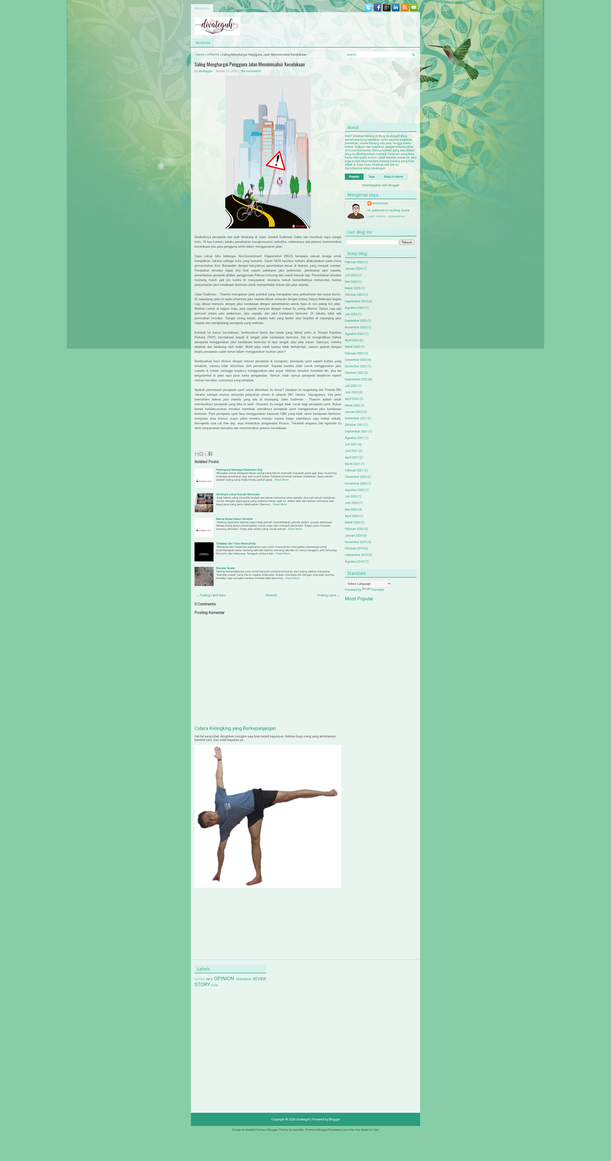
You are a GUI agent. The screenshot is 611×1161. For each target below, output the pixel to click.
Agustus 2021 (354, 438)
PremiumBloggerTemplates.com (327, 1129)
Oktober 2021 (354, 424)
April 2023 (352, 340)
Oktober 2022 (354, 372)
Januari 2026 (353, 268)
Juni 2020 (351, 503)
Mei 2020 (351, 509)
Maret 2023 (352, 346)
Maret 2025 (352, 288)
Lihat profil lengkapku (386, 216)
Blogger (393, 185)
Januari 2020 (353, 535)
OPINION (213, 54)
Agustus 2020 (354, 490)
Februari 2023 (354, 353)
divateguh (205, 71)
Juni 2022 (351, 392)
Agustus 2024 (354, 307)
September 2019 (356, 555)
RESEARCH (243, 979)
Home (200, 54)
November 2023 (356, 327)
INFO (209, 979)
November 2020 (356, 483)
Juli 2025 (351, 275)
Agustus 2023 (354, 334)
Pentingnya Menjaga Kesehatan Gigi (239, 469)
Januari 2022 (353, 412)
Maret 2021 (352, 464)
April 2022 (352, 398)
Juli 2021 (351, 444)
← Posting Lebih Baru (211, 595)
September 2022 (356, 379)
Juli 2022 (351, 386)
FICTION (200, 979)
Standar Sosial (225, 568)
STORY (202, 984)
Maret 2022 (352, 405)
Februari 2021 (354, 470)
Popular (354, 176)
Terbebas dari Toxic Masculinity (236, 543)
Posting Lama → (328, 595)
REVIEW (259, 979)
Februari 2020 (354, 529)
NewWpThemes (256, 1129)
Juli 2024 (351, 314)
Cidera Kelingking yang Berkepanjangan (235, 728)
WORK (214, 985)
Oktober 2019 (354, 548)
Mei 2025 (351, 281)
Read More (282, 479)
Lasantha (298, 1129)
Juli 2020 (351, 496)
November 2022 (356, 366)
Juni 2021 (351, 451)
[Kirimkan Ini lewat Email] (196, 453)
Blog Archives (393, 176)
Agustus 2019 (354, 561)
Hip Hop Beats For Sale (364, 1129)
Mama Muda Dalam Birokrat (234, 519)
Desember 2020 (356, 477)
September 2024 (356, 301)
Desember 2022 (356, 360)
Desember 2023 (356, 320)
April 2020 (352, 516)
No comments (251, 71)
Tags (372, 176)
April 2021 (352, 457)
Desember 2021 (356, 418)
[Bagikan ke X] (205, 453)
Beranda (202, 8)
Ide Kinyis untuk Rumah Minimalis (238, 494)
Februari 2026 (354, 262)
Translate (377, 589)
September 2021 (356, 431)
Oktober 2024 (354, 294)
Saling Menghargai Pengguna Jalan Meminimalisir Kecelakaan (250, 64)
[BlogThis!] (201, 453)
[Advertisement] (230, 920)
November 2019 (356, 542)
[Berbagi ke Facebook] (210, 453)
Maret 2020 (352, 522)
